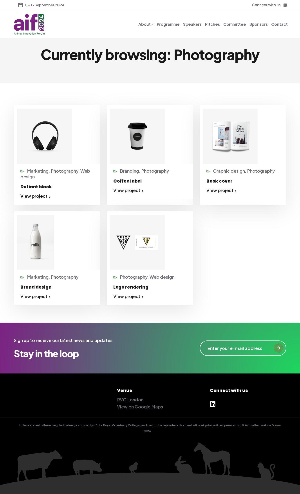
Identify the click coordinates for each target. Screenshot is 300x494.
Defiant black (36, 187)
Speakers (192, 24)
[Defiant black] (44, 135)
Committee (234, 24)
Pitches (212, 24)
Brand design (36, 287)
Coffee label (127, 181)
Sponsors (258, 24)
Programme (168, 24)
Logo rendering (130, 287)
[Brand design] (35, 241)
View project (33, 196)
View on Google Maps (140, 406)
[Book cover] (230, 135)
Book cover (219, 181)
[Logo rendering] (137, 241)
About (144, 24)
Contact (279, 24)
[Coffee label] (137, 135)
